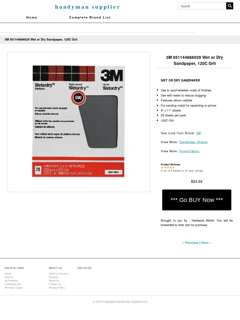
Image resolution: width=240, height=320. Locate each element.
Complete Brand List (90, 17)
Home (31, 17)
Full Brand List (13, 284)
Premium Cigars (14, 287)
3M (198, 133)
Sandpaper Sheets (193, 142)
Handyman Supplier (88, 6)
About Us (54, 280)
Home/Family (189, 151)
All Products (11, 280)
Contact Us (55, 284)
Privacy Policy (57, 287)
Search (9, 277)
